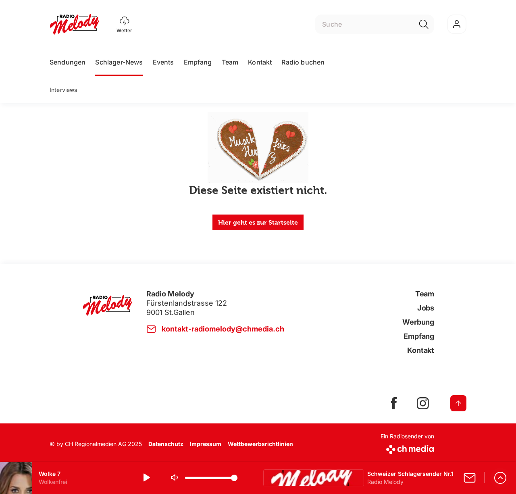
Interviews (63, 89)
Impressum (205, 443)
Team (230, 62)
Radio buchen (303, 62)
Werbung (418, 322)
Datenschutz (165, 443)
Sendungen (67, 62)
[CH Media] (407, 448)
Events (163, 62)
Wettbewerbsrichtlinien (260, 443)
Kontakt (260, 62)
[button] (258, 478)
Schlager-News (119, 62)
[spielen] (146, 478)
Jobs (425, 308)
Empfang (198, 62)
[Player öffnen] (500, 478)
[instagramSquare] (423, 403)
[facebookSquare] (394, 403)
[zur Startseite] (74, 24)
